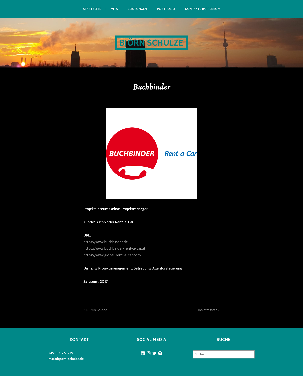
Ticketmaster (207, 310)
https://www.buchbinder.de (105, 242)
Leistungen (137, 9)
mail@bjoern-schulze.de (66, 359)
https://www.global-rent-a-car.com (112, 255)
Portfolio (166, 9)
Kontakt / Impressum (202, 9)
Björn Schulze (151, 43)
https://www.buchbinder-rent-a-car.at (114, 248)
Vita (114, 9)
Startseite (92, 9)
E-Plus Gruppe (96, 310)
